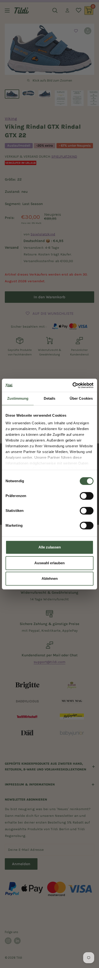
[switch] (86, 496)
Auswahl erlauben (49, 563)
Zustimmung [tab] (18, 398)
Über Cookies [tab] (81, 398)
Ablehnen (50, 578)
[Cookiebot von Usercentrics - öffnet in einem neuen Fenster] (72, 385)
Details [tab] (50, 398)
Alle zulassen (49, 547)
